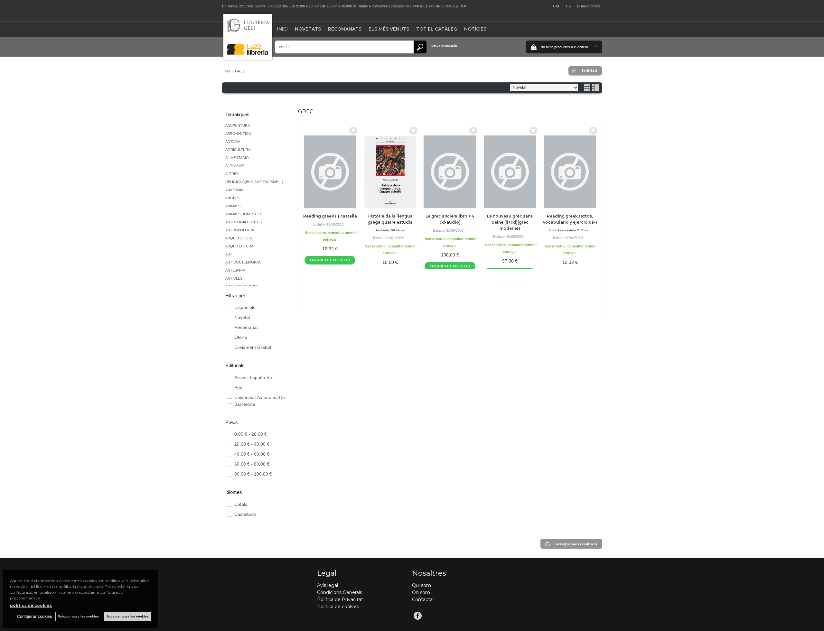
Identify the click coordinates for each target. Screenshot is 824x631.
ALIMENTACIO (237, 158)
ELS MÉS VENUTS (389, 29)
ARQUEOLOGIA (238, 238)
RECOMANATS (344, 29)
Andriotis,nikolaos (390, 230)
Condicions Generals (339, 592)
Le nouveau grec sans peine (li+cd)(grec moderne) (510, 222)
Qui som (421, 585)
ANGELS (232, 198)
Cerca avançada (444, 45)
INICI (282, 29)
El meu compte (588, 6)
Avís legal (327, 585)
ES (568, 6)
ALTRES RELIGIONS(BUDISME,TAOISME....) (254, 178)
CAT (556, 6)
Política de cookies (338, 606)
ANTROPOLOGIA (239, 230)
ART (228, 254)
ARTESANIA (235, 270)
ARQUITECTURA (239, 246)
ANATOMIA (234, 190)
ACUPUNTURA (237, 125)
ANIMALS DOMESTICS (243, 214)
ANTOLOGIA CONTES (243, 222)
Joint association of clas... (569, 230)
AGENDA (232, 142)
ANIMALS (232, 206)
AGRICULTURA (237, 150)
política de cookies (31, 605)
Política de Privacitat (340, 599)
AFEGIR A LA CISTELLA (330, 259)
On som (421, 592)
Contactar (423, 599)
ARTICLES (233, 278)
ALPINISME (234, 166)
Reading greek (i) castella (330, 216)
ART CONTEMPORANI (243, 262)
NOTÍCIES (475, 29)
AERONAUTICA (238, 133)
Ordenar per (494, 87)
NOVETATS (308, 29)
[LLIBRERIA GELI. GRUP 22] (248, 58)
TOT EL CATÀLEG (436, 29)
